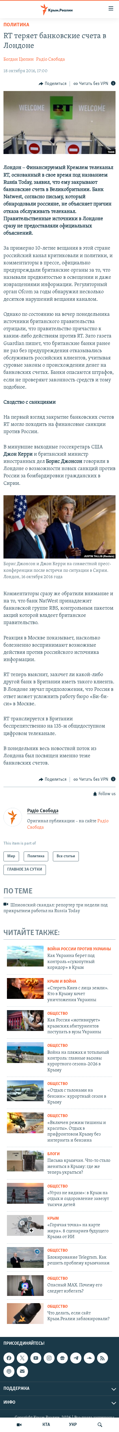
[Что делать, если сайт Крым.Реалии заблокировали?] (25, 1313)
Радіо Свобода (50, 59)
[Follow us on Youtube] (35, 1358)
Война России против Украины (79, 949)
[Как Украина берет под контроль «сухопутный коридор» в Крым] (25, 956)
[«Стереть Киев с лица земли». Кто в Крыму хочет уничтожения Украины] (25, 988)
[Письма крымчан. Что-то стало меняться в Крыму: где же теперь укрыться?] (25, 1161)
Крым (53, 1218)
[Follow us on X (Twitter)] (22, 1358)
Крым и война (61, 982)
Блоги (53, 1154)
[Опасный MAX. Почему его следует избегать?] (25, 1285)
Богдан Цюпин (18, 59)
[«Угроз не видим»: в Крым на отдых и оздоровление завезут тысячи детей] (25, 1193)
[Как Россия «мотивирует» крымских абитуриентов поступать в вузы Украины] (25, 1020)
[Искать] (100, 1425)
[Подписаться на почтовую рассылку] (22, 1371)
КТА (46, 1424)
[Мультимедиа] (19, 1425)
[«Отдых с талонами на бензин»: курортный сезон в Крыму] (25, 1090)
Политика (16, 25)
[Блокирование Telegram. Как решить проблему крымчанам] (25, 1257)
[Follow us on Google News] (62, 1358)
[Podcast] (8, 1371)
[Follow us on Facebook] (8, 1358)
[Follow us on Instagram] (49, 1358)
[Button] (52, 84)
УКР (73, 1424)
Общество (57, 1014)
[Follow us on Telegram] (75, 1358)
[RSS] (102, 1358)
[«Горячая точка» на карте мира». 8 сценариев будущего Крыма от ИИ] (25, 1225)
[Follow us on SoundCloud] (89, 1358)
